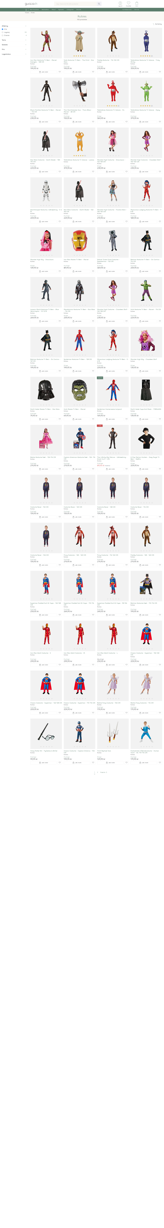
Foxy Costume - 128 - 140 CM (75, 555)
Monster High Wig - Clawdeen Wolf (144, 359)
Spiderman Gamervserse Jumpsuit (109, 409)
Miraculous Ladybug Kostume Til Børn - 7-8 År (146, 210)
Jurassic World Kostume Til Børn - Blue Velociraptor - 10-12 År (44, 310)
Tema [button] (4, 40)
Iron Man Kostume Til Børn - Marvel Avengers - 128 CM (43, 61)
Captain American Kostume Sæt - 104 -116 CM (79, 458)
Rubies (32, 64)
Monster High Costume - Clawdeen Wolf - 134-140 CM (146, 161)
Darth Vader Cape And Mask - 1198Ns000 (146, 409)
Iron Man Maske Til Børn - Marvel (76, 259)
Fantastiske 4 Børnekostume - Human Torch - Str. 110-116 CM (145, 752)
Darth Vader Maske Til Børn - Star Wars (45, 409)
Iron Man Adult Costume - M (74, 653)
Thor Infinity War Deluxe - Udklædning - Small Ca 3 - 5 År (112, 458)
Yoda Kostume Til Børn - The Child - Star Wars (79, 61)
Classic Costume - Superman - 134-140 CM (145, 654)
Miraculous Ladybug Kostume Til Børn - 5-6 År (113, 360)
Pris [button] (3, 49)
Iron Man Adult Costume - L (107, 653)
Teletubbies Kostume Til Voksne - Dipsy (145, 110)
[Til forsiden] (31, 4)
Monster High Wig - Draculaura (41, 259)
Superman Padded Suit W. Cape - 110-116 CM (79, 604)
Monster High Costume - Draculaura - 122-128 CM (111, 161)
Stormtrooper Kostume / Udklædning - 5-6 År (46, 210)
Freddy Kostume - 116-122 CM (108, 60)
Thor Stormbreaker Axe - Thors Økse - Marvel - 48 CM (78, 111)
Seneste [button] (5, 45)
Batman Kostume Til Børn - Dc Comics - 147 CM (45, 360)
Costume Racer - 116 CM (140, 507)
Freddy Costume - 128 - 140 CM (142, 555)
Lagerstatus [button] (6, 54)
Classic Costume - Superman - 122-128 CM (46, 703)
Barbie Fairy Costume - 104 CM (108, 703)
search (99, 4)
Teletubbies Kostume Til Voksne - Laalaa (79, 160)
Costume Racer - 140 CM (73, 507)
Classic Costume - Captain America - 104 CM (79, 752)
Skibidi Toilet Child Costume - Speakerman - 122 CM (108, 260)
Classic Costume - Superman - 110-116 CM (79, 703)
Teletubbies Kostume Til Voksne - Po (110, 110)
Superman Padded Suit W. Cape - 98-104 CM (112, 604)
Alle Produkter (34, 9)
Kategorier (70, 9)
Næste (102, 772)
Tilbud (53, 9)
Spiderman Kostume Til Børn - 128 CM (78, 359)
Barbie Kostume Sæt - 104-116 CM (43, 457)
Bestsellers (45, 9)
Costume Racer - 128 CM (106, 507)
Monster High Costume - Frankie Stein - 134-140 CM (112, 210)
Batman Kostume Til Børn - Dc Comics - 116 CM (146, 260)
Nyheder (61, 9)
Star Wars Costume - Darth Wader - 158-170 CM (45, 161)
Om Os (136, 9)
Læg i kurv (43, 72)
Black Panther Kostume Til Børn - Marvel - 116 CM (45, 111)
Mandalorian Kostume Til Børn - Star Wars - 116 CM (79, 310)
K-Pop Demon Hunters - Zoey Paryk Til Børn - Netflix (145, 458)
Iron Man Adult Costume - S (40, 653)
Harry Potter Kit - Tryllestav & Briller (43, 751)
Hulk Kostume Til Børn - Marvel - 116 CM (146, 309)
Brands (78, 9)
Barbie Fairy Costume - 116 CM (142, 703)
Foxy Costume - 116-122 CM (107, 555)
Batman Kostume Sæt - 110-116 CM (144, 603)
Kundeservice (127, 9)
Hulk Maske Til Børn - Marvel (75, 409)
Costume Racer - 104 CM (39, 555)
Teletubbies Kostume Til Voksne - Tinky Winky (145, 61)
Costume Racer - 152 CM (39, 507)
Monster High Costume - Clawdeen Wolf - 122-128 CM (112, 310)
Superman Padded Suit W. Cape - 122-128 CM (45, 604)
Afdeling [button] (5, 26)
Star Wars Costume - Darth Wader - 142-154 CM (79, 210)
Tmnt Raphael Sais (104, 751)
